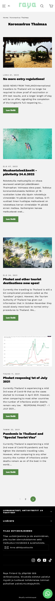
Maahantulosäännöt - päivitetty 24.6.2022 (20, 172)
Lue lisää (10, 110)
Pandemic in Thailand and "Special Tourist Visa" (23, 435)
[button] (9, 6)
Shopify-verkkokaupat (27, 597)
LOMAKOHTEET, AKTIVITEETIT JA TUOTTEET (23, 511)
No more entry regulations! (23, 79)
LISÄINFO (9, 521)
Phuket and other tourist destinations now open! (22, 281)
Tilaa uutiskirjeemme (17, 531)
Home (5, 18)
